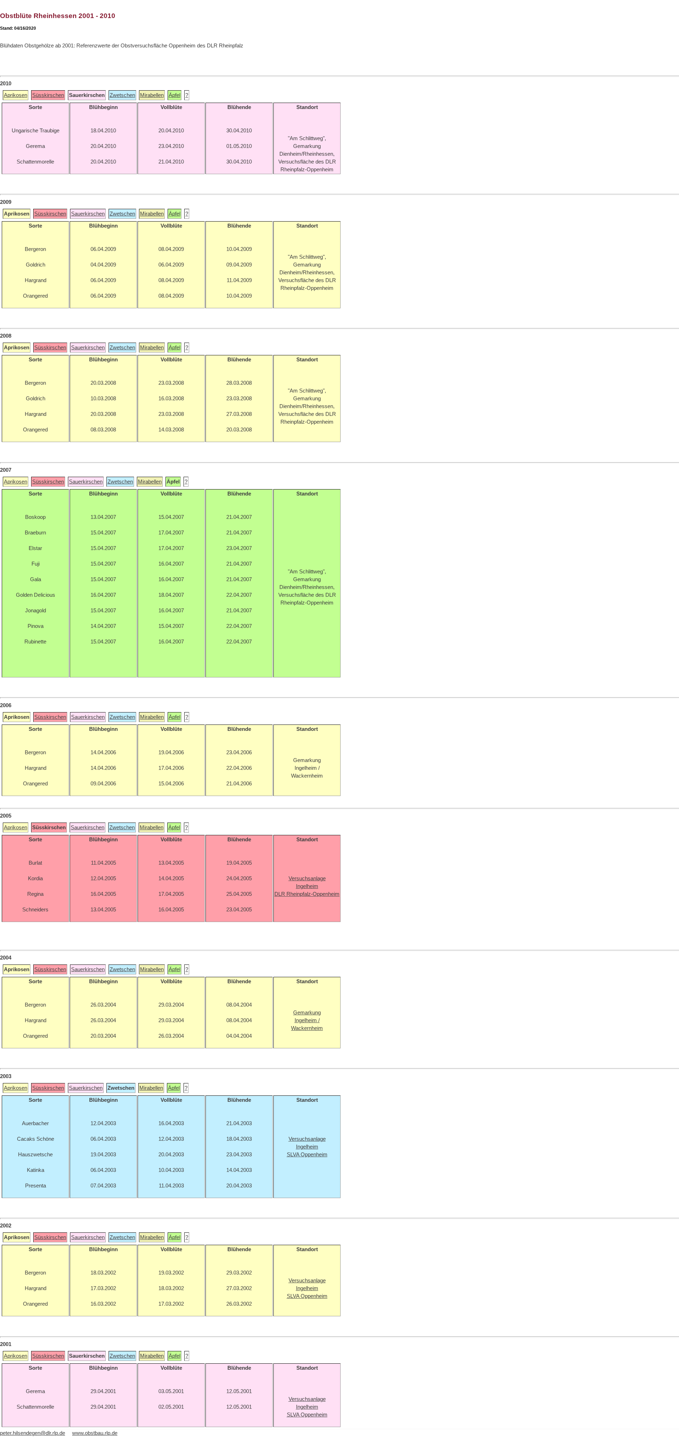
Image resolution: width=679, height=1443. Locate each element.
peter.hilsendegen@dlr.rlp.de (32, 1433)
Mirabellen (152, 95)
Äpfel (174, 95)
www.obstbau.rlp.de (94, 1433)
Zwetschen (122, 95)
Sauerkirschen (88, 214)
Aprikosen (15, 95)
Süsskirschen (48, 95)
